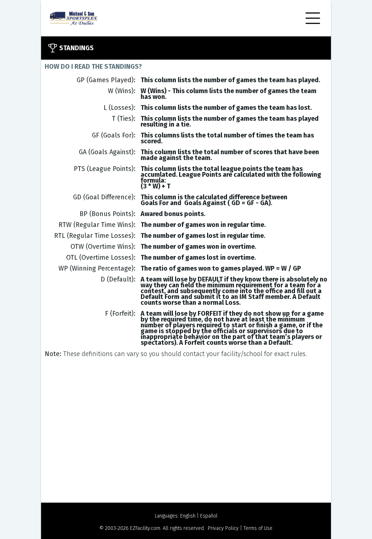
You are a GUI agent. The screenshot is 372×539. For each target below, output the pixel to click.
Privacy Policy (223, 528)
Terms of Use (257, 528)
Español (209, 516)
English (187, 516)
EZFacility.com (145, 528)
